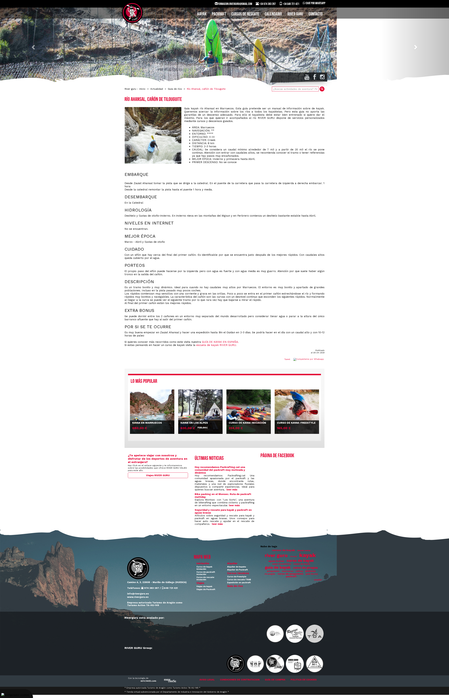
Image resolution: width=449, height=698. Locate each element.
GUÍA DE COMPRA (275, 679)
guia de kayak (278, 567)
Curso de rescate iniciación (205, 578)
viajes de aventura (281, 564)
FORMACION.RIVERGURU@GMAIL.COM (235, 4)
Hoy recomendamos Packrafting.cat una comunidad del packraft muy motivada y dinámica (220, 470)
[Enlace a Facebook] (315, 76)
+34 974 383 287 (267, 4)
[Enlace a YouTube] (307, 76)
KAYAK (202, 14)
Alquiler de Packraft (237, 570)
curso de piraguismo (290, 573)
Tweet (287, 359)
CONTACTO (316, 14)
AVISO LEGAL (207, 679)
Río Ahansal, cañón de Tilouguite (206, 88)
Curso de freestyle (236, 576)
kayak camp (303, 550)
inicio (142, 88)
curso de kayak (300, 560)
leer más (231, 489)
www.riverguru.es (138, 597)
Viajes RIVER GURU (158, 475)
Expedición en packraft (239, 582)
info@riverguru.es (138, 593)
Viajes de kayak (204, 586)
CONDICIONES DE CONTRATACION (240, 679)
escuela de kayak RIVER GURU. (216, 345)
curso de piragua (305, 567)
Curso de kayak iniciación (204, 568)
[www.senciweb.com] (148, 681)
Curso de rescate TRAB (239, 579)
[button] (33, 47)
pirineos (310, 571)
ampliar (318, 580)
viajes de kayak (301, 564)
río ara (293, 556)
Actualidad (156, 88)
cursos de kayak (283, 550)
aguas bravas (276, 561)
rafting (299, 571)
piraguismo (273, 571)
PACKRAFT (219, 14)
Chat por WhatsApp (315, 3)
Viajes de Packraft (205, 589)
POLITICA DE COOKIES (304, 679)
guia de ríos (312, 574)
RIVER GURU (295, 14)
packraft (291, 576)
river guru (276, 555)
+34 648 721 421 (290, 4)
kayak (307, 555)
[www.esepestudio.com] (170, 680)
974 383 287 (151, 588)
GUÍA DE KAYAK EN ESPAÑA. (220, 341)
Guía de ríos (235, 586)
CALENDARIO (273, 14)
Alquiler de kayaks (236, 567)
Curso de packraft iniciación (205, 573)
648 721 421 (171, 588)
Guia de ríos (175, 88)
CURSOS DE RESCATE (245, 14)
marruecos (287, 571)
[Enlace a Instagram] (322, 76)
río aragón (269, 574)
